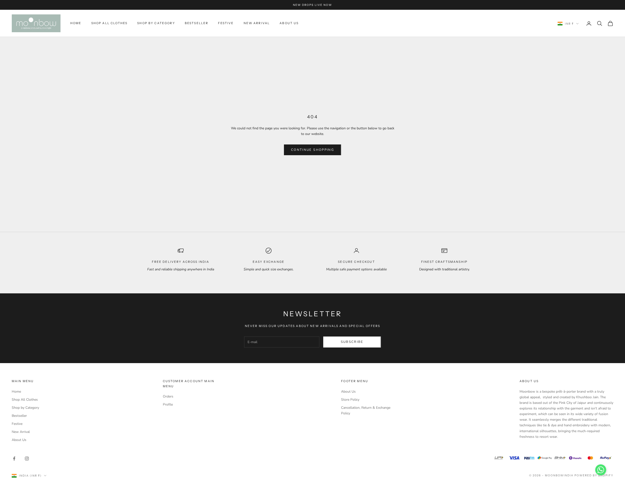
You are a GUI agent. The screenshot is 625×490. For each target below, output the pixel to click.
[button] (600, 469)
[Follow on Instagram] (26, 458)
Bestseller (196, 23)
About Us (289, 23)
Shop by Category (156, 23)
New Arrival (257, 23)
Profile (168, 404)
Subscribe (352, 342)
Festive (226, 23)
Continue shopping (312, 150)
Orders (168, 396)
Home (76, 23)
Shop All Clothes (109, 23)
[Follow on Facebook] (14, 458)
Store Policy (350, 399)
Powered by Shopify (593, 475)
